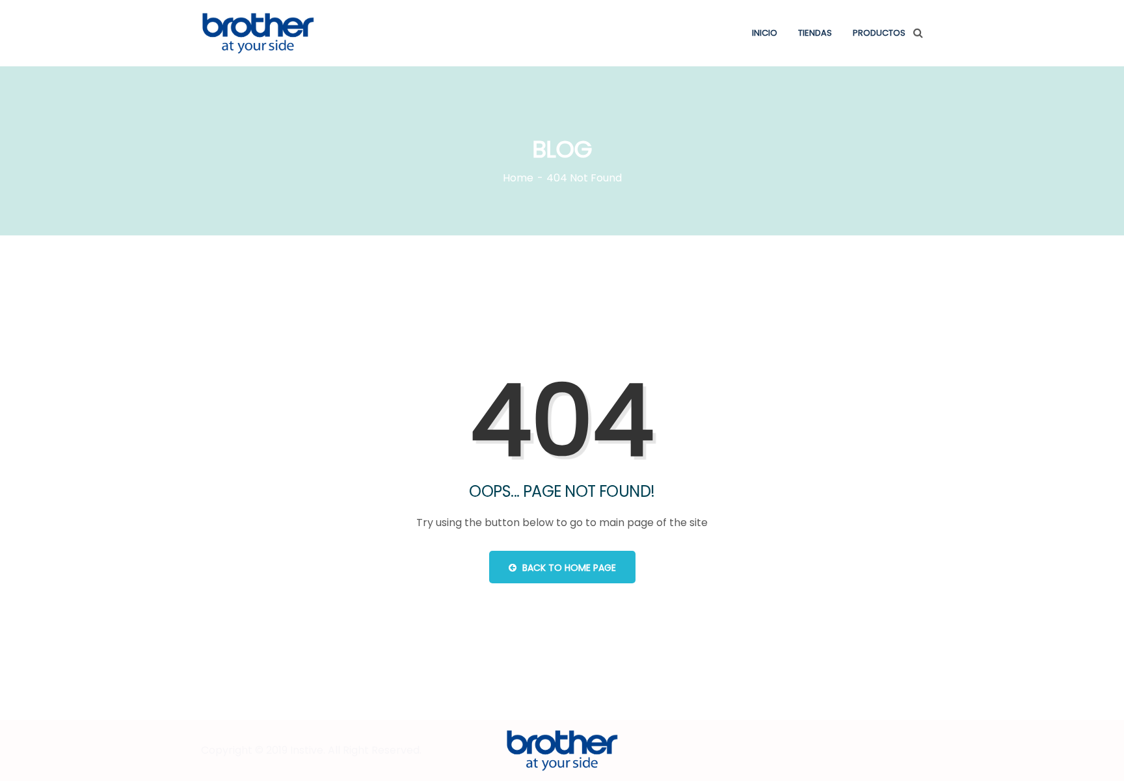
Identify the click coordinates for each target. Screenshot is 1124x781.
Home (518, 177)
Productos (879, 33)
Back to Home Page (568, 567)
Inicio (764, 33)
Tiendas (815, 33)
